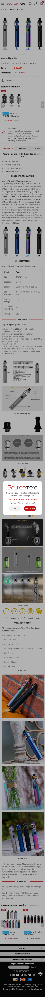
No (15, 508)
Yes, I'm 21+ (30, 508)
